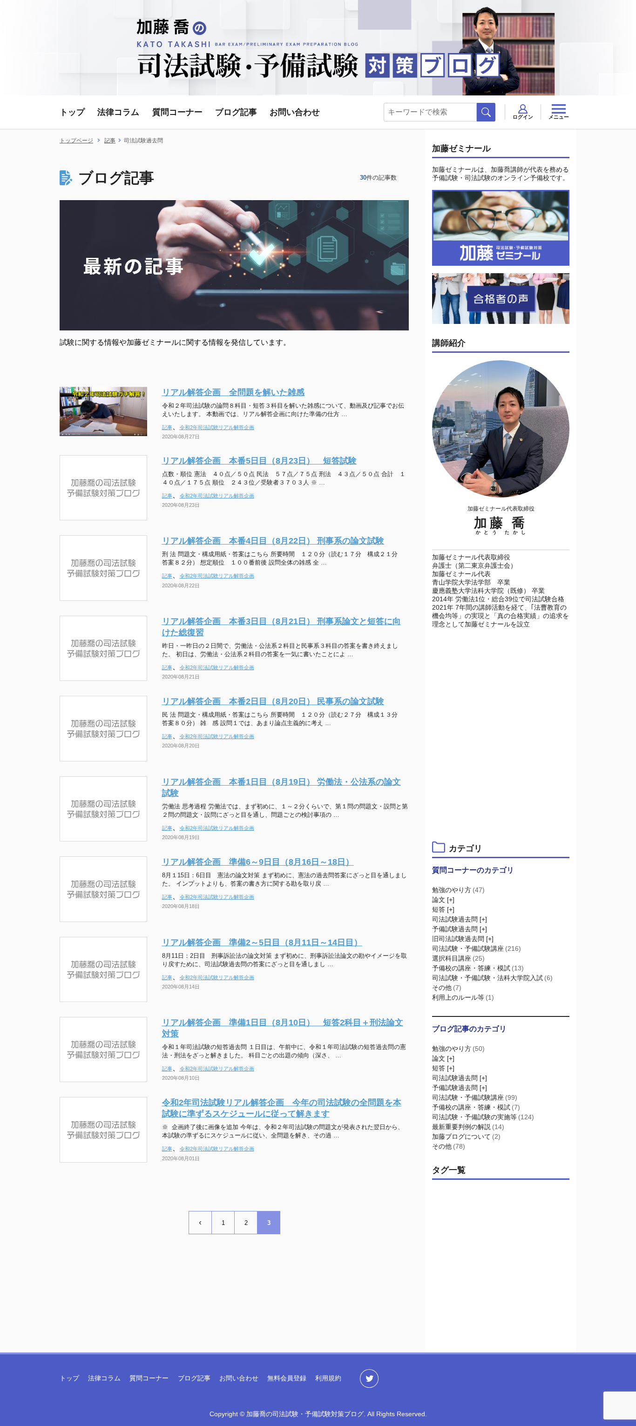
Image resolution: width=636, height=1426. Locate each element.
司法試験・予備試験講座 (476, 948)
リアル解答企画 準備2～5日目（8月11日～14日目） (262, 942)
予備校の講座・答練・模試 (478, 968)
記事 (167, 427)
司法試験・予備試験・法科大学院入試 (492, 978)
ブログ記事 (236, 112)
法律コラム (118, 112)
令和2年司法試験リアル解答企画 (217, 427)
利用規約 (328, 1378)
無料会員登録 (286, 1378)
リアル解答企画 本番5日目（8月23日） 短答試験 (259, 460)
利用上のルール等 (463, 997)
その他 (446, 987)
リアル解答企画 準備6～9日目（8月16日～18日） (258, 862)
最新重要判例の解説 (468, 1126)
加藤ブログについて (466, 1136)
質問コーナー (177, 112)
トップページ (76, 140)
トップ (72, 112)
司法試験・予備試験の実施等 (483, 1117)
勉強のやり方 (458, 890)
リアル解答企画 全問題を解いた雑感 (233, 392)
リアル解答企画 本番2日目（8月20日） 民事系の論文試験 (273, 701)
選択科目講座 (458, 958)
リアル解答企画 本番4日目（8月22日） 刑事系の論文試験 (273, 540)
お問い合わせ (295, 112)
